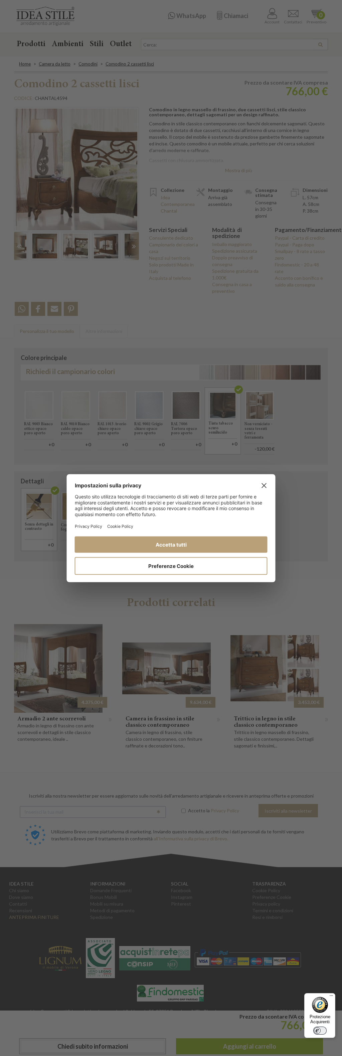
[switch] (320, 1031)
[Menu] (331, 997)
